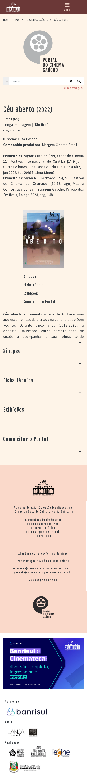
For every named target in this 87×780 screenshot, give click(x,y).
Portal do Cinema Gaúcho (32, 20)
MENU (67, 10)
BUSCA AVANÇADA (74, 88)
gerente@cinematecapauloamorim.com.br (43, 572)
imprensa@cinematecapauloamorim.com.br (43, 568)
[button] (43, 451)
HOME (6, 20)
